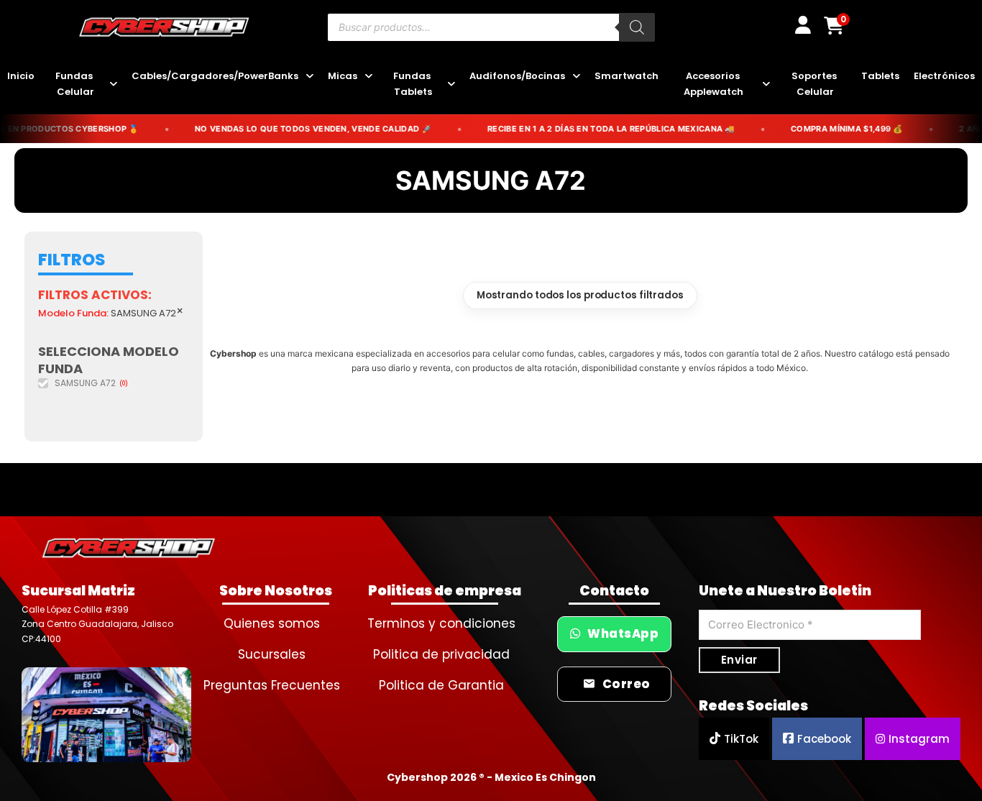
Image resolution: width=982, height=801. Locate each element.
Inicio (21, 76)
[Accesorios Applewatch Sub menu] (766, 84)
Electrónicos (944, 76)
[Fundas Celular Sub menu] (113, 84)
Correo (626, 684)
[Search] (637, 27)
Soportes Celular (815, 84)
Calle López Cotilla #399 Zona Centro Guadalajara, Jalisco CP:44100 (97, 624)
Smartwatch (627, 76)
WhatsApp (623, 634)
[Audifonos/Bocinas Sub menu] (576, 76)
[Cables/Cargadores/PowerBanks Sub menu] (309, 76)
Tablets (880, 76)
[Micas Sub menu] (368, 76)
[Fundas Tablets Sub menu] (451, 84)
